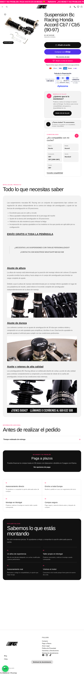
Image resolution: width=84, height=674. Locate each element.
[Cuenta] (70, 7)
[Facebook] (43, 655)
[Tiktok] (50, 655)
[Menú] (2, 6)
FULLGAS (11, 668)
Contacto (45, 641)
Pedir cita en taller (62, 113)
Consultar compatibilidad (55, 173)
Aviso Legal (45, 646)
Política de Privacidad (49, 648)
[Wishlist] (78, 7)
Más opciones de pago (62, 57)
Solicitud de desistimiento (50, 653)
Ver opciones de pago (42, 467)
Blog (5, 656)
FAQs (6, 659)
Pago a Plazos (46, 643)
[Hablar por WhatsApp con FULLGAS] (5, 668)
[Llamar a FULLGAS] (75, 7)
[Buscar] (7, 7)
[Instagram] (47, 655)
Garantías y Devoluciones (50, 650)
